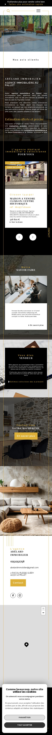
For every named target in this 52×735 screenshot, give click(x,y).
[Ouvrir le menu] (38, 10)
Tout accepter (24, 725)
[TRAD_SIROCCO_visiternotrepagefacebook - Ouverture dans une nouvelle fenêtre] (13, 595)
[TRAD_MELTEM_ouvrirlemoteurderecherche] (8, 11)
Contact (49, 232)
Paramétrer (25, 717)
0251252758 (17, 561)
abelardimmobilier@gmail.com (24, 567)
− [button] (43, 612)
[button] (32, 237)
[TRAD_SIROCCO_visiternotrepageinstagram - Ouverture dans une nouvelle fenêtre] (19, 595)
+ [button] (43, 608)
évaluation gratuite (18, 126)
